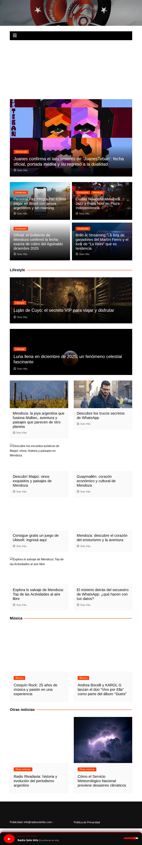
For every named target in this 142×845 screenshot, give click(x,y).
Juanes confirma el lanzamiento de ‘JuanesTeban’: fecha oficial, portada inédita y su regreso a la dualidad (69, 161)
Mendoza (97, 192)
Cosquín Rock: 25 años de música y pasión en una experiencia (35, 689)
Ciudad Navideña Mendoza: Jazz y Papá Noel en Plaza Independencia (98, 203)
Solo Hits (22, 170)
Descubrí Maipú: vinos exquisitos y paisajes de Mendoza (32, 480)
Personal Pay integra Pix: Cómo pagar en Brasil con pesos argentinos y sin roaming (39, 203)
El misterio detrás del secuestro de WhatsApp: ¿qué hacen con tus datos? (103, 594)
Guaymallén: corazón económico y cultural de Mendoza (96, 480)
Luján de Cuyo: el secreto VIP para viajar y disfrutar (63, 310)
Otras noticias (23, 769)
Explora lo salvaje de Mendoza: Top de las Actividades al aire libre (38, 594)
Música (19, 678)
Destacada (21, 151)
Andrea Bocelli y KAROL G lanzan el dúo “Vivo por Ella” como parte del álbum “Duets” (102, 689)
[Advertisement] (71, 68)
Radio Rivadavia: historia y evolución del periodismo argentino (35, 780)
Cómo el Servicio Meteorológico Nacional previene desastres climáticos (102, 780)
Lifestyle (19, 302)
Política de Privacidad (87, 822)
